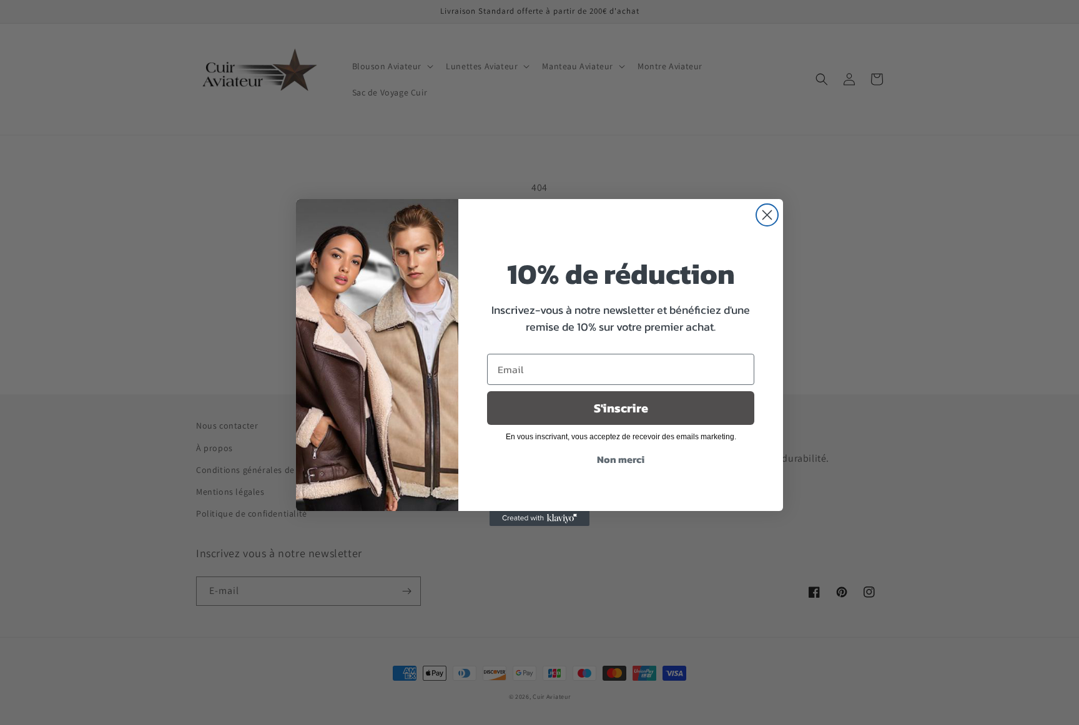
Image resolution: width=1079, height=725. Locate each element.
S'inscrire (621, 408)
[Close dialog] (767, 215)
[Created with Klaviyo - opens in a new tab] (539, 518)
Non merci (620, 459)
